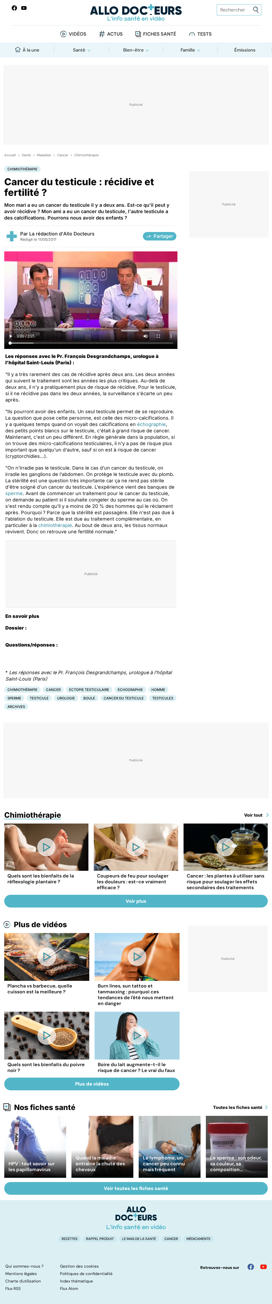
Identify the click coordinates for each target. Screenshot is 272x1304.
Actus (115, 34)
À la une (31, 50)
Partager (163, 236)
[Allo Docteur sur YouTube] (263, 1267)
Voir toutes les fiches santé (136, 1188)
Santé (79, 50)
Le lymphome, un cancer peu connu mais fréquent (164, 1163)
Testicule (39, 698)
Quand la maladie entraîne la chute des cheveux (100, 1163)
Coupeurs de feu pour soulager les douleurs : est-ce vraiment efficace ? (132, 882)
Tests (204, 34)
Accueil (10, 155)
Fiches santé (159, 34)
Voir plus (136, 901)
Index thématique (76, 1281)
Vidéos (77, 34)
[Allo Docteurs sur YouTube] (24, 8)
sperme (14, 493)
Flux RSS (13, 1288)
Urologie (66, 698)
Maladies (44, 155)
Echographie (130, 689)
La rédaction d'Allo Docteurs (62, 234)
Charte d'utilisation (23, 1281)
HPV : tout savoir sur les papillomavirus (31, 1166)
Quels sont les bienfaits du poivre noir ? (46, 1067)
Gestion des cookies (79, 1266)
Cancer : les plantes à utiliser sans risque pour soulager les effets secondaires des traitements (225, 882)
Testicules (162, 698)
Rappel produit (100, 1239)
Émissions (245, 50)
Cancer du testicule (124, 698)
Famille (188, 50)
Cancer (62, 155)
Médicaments (198, 1239)
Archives (16, 706)
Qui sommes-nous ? (24, 1266)
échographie (151, 424)
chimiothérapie (55, 525)
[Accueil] (136, 1217)
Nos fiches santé (44, 1107)
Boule (89, 698)
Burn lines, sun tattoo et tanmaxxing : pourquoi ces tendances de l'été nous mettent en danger (136, 995)
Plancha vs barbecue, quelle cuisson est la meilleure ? (39, 989)
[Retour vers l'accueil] (136, 12)
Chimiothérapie (86, 155)
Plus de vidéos (40, 924)
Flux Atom (69, 1288)
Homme (158, 689)
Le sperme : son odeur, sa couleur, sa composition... (236, 1163)
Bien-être (133, 50)
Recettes (70, 1239)
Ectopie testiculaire (89, 689)
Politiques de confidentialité (86, 1273)
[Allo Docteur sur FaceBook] (14, 8)
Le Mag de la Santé (139, 1239)
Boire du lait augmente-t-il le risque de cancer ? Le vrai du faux (136, 1067)
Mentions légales (21, 1273)
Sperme (14, 698)
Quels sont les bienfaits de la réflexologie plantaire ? (40, 879)
